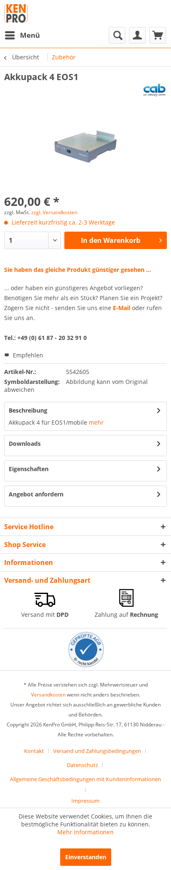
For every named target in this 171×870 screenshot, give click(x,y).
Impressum (85, 800)
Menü (30, 35)
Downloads (25, 443)
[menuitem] (22, 35)
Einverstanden (85, 857)
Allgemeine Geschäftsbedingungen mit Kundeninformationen (85, 779)
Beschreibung (28, 410)
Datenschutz (82, 765)
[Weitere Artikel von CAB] (154, 90)
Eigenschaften (29, 469)
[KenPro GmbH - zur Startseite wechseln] (16, 13)
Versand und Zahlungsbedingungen (97, 751)
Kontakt (34, 751)
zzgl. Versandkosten (54, 212)
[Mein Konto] (137, 35)
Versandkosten (48, 694)
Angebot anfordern (36, 494)
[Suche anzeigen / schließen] (117, 35)
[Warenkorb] (157, 35)
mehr (95, 422)
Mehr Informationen (85, 832)
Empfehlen (27, 355)
